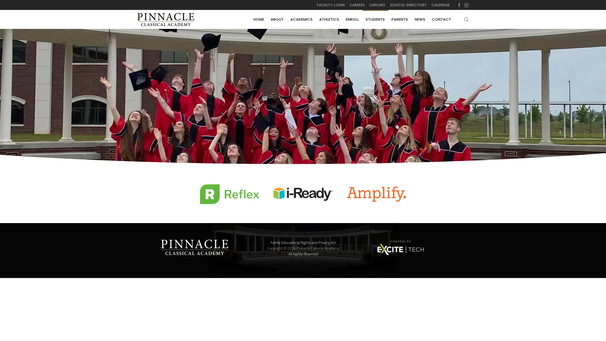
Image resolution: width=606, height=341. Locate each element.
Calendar (441, 5)
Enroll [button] (352, 19)
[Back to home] (166, 19)
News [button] (420, 19)
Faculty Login (331, 5)
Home (259, 19)
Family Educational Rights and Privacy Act (303, 242)
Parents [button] (400, 19)
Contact (441, 19)
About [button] (277, 19)
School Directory (408, 5)
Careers (357, 5)
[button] (466, 19)
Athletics (329, 19)
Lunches (377, 5)
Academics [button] (301, 19)
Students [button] (375, 19)
